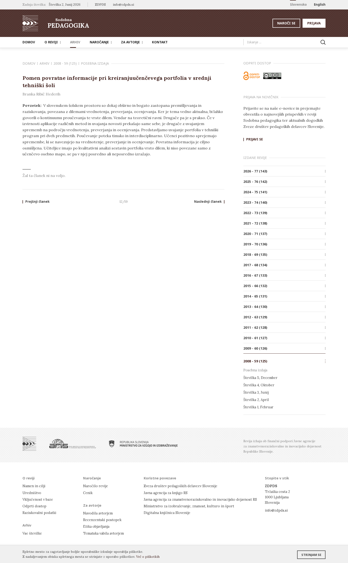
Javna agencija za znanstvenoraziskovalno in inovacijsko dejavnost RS (200, 499)
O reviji (51, 42)
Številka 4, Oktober (258, 385)
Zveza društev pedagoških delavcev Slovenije (180, 486)
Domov (28, 42)
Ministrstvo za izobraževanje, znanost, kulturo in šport (189, 506)
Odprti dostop (34, 506)
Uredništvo (31, 493)
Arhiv (75, 42)
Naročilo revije (95, 486)
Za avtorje (130, 42)
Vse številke (32, 533)
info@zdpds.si (276, 510)
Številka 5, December (260, 377)
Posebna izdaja (95, 63)
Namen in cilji (33, 486)
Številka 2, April (256, 399)
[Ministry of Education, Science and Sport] (143, 443)
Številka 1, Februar (258, 407)
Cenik (88, 493)
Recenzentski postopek (102, 520)
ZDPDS (100, 4)
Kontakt (160, 42)
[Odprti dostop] (251, 76)
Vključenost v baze (37, 499)
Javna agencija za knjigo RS (165, 493)
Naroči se (286, 23)
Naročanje (99, 42)
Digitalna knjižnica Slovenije (167, 512)
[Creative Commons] (272, 76)
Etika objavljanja (96, 526)
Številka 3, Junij (256, 392)
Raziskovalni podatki (39, 512)
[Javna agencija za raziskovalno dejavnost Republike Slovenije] (72, 443)
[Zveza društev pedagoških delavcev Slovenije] (29, 443)
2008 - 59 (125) (65, 63)
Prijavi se (254, 139)
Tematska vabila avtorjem (103, 533)
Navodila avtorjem (98, 513)
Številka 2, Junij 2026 (64, 4)
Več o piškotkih (148, 556)
